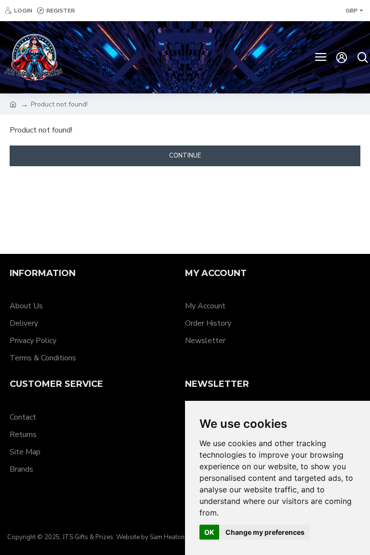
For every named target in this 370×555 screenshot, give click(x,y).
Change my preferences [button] (264, 532)
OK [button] (209, 532)
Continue (185, 155)
